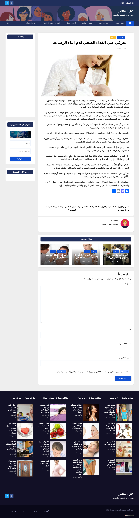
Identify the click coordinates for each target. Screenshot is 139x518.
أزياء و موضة (119, 23)
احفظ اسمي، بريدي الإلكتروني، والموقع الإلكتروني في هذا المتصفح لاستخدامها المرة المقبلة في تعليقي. (93, 372)
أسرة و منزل (71, 23)
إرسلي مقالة (12, 511)
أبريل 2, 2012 (109, 433)
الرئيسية (46, 511)
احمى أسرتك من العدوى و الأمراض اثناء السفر (117, 257)
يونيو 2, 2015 (124, 261)
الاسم (128, 329)
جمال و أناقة (103, 23)
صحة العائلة (124, 251)
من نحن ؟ (35, 511)
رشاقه (94, 251)
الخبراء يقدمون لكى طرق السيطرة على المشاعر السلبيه (44, 446)
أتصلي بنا (24, 511)
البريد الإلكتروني (125, 343)
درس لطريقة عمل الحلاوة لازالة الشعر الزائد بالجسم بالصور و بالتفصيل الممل (77, 467)
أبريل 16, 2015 (92, 261)
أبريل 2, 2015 (61, 261)
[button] (8, 23)
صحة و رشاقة (87, 23)
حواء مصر (126, 10)
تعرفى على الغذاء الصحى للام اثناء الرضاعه (89, 42)
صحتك (112, 37)
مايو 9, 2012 (11, 436)
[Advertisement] (26, 77)
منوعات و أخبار (29, 23)
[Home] (130, 23)
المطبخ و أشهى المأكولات (50, 23)
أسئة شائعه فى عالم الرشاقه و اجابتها (43, 425)
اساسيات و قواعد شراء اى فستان (109, 444)
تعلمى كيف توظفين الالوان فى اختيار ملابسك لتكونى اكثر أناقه (109, 410)
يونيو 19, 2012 (109, 417)
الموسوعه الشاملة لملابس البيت (110, 462)
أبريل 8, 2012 (76, 477)
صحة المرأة (121, 37)
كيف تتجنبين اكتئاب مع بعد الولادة (44, 463)
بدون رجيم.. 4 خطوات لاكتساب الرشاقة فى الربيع (86, 257)
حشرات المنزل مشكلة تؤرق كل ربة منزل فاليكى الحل (11, 446)
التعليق (128, 284)
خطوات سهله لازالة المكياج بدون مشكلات (77, 425)
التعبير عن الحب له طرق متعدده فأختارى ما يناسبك (11, 428)
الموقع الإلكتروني (125, 358)
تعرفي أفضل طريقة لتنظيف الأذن (55, 256)
